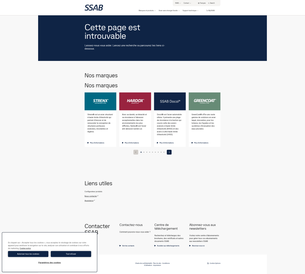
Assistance (89, 201)
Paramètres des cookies (49, 263)
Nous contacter (91, 196)
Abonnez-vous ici (198, 246)
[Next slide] (169, 152)
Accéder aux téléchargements (168, 246)
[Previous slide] (135, 152)
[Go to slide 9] (164, 152)
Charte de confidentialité (143, 263)
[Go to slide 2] (143, 152)
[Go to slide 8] (161, 152)
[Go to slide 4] (149, 152)
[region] (49, 252)
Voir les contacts (128, 246)
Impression (157, 265)
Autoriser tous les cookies (28, 254)
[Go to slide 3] (146, 152)
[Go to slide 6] (155, 152)
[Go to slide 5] (152, 152)
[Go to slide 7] (158, 152)
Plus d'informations (97, 143)
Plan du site (157, 263)
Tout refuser (71, 254)
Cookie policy (25, 248)
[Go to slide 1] (141, 152)
